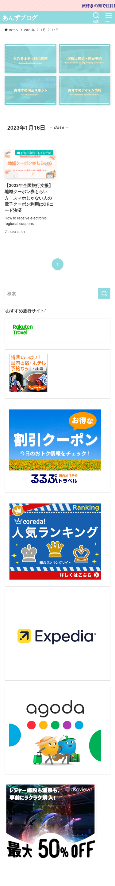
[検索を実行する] (104, 293)
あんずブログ (19, 18)
